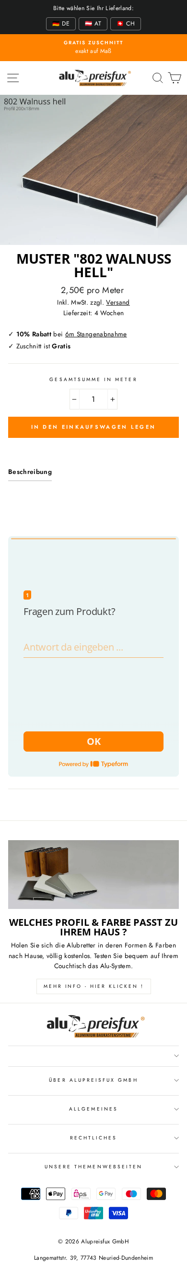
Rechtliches (93, 1137)
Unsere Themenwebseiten (93, 1166)
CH (126, 23)
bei (71, 334)
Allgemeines (93, 1109)
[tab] (30, 474)
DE (61, 23)
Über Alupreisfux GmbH (93, 1080)
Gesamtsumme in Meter (93, 379)
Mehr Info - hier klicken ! (94, 986)
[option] (93, 47)
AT (93, 23)
